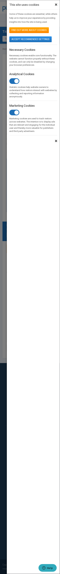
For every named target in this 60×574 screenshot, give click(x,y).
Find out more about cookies (29, 30)
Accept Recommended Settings (31, 39)
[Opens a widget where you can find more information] (47, 568)
